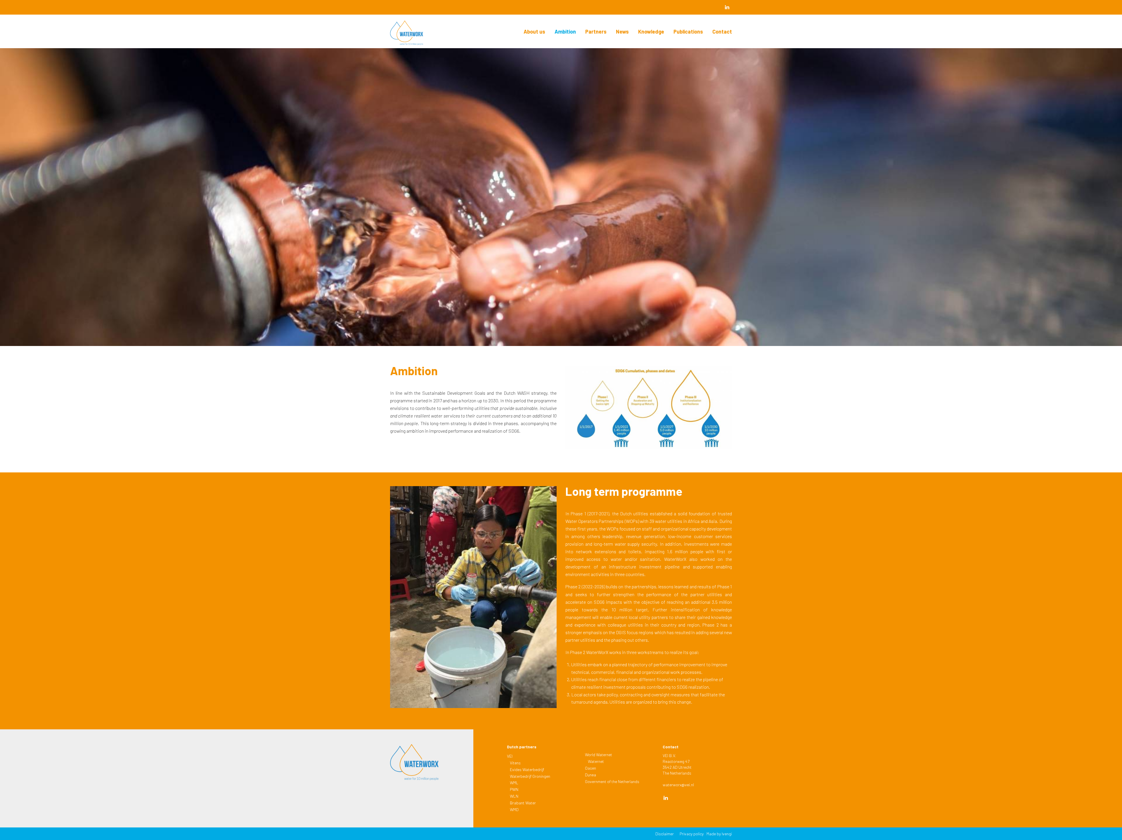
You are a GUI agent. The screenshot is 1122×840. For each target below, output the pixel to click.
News (622, 31)
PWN (514, 789)
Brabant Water (523, 802)
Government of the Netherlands (612, 781)
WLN (514, 796)
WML (514, 782)
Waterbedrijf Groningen (530, 776)
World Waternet (598, 754)
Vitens (515, 762)
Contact (722, 31)
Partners (596, 31)
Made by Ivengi (719, 833)
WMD (514, 809)
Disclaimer (664, 833)
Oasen (590, 768)
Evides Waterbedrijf (527, 769)
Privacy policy (692, 833)
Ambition (565, 31)
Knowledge (651, 31)
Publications (688, 31)
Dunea (590, 774)
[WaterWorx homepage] (414, 34)
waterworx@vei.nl (678, 784)
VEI (509, 756)
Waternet (596, 761)
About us (534, 31)
